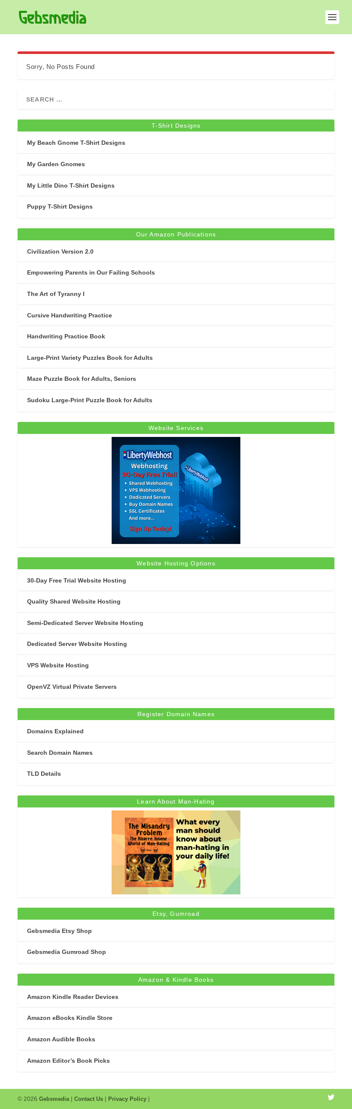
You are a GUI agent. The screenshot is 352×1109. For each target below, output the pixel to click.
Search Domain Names (60, 752)
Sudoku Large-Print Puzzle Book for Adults (89, 400)
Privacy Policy (127, 1099)
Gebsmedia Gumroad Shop (66, 951)
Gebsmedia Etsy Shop (59, 930)
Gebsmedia (54, 1099)
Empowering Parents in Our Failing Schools (91, 272)
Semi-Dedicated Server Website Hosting (85, 622)
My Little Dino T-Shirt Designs (71, 185)
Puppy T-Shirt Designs (60, 206)
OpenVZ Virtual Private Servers (72, 686)
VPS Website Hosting (58, 665)
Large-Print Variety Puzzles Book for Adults (90, 357)
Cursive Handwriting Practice (69, 315)
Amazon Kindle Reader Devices (72, 996)
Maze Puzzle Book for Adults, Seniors (81, 378)
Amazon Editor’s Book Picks (68, 1060)
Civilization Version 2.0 (60, 251)
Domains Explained (55, 731)
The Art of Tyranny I (56, 293)
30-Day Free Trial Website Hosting (76, 580)
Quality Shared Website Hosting (74, 601)
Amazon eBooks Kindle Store (69, 1017)
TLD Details (44, 773)
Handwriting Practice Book (66, 336)
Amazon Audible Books (61, 1039)
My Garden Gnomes (56, 164)
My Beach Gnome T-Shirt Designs (76, 142)
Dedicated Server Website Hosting (77, 643)
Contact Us (88, 1099)
